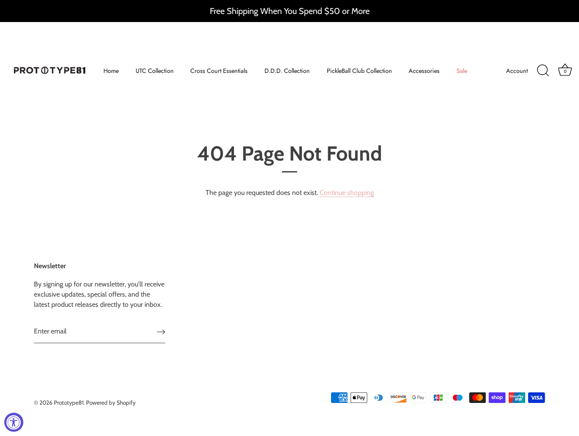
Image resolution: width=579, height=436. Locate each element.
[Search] (543, 70)
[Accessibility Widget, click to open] (13, 422)
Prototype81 (69, 402)
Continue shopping (347, 193)
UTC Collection (155, 71)
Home (111, 71)
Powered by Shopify (111, 402)
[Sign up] (161, 331)
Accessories (424, 71)
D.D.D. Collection (287, 71)
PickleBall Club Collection (359, 71)
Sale (462, 71)
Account (517, 71)
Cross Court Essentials (219, 71)
